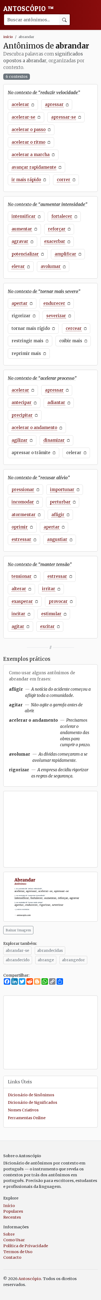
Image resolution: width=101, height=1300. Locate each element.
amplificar (65, 254)
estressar (21, 539)
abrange (46, 959)
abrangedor (73, 959)
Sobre (9, 1234)
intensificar (24, 216)
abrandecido (18, 959)
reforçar (56, 228)
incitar (18, 613)
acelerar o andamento (34, 427)
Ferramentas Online (27, 1118)
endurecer (54, 303)
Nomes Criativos (23, 1110)
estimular (51, 613)
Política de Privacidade (25, 1245)
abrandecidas (50, 950)
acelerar (20, 104)
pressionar (23, 489)
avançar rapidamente (34, 167)
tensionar (22, 576)
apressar (54, 104)
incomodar (23, 501)
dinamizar (54, 440)
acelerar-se (23, 117)
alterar (19, 588)
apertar (19, 303)
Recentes (12, 1217)
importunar (62, 489)
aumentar (22, 228)
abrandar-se (17, 950)
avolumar (51, 266)
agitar (18, 626)
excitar (47, 626)
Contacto (12, 1257)
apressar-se (63, 117)
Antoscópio (28, 9)
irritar (48, 588)
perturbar (60, 501)
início (8, 36)
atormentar (24, 514)
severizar (56, 315)
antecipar (22, 402)
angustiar (57, 539)
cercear (74, 328)
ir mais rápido (26, 179)
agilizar (19, 440)
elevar (18, 266)
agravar (20, 241)
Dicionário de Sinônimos (31, 1095)
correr (63, 179)
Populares (13, 1211)
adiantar (56, 402)
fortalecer (61, 216)
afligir (57, 514)
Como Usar (14, 1239)
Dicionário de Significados (32, 1102)
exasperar (22, 601)
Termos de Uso (17, 1251)
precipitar (22, 415)
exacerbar (54, 241)
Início (9, 1205)
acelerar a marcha (31, 154)
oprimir (20, 527)
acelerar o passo (29, 129)
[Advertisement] (50, 829)
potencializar (25, 254)
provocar (58, 601)
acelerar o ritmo (28, 142)
